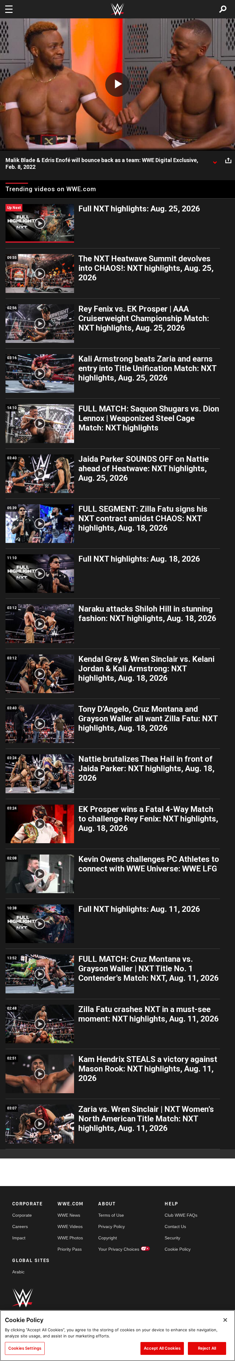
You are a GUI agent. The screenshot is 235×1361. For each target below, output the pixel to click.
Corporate (22, 1215)
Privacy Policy (111, 1226)
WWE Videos (70, 1226)
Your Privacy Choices (118, 1249)
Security (172, 1237)
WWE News (69, 1215)
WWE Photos (70, 1237)
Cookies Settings (24, 1348)
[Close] (225, 1320)
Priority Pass (70, 1249)
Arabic (18, 1271)
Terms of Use (111, 1215)
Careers (20, 1226)
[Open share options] (228, 160)
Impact (18, 1237)
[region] (117, 1335)
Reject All (207, 1348)
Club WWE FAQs (181, 1215)
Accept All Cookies (162, 1348)
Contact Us (175, 1226)
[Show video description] (215, 160)
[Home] (117, 9)
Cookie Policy (178, 1249)
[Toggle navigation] (9, 9)
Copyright (107, 1237)
